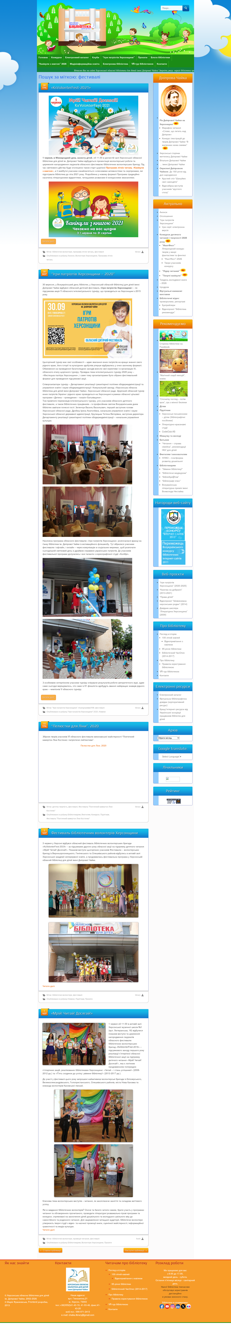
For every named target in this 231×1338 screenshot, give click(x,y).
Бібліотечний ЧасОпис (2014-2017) (173, 654)
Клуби (95, 57)
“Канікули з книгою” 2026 (52, 63)
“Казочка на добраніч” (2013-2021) (171, 591)
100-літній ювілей (171, 637)
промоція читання (81, 1239)
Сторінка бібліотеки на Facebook (171, 345)
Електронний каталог (77, 57)
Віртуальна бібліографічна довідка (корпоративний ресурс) (173, 702)
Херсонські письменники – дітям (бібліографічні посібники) (174, 417)
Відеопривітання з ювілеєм (128, 1278)
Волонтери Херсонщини (86, 256)
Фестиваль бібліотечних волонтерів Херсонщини (94, 833)
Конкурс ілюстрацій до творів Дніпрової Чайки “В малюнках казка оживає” (175, 141)
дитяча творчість (59, 807)
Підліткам (104, 815)
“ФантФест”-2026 (173, 258)
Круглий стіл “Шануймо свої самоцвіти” (174, 180)
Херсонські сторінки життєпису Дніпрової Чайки (173, 154)
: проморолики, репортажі (172, 300)
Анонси (71, 256)
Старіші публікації (50, 1250)
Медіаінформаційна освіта (84, 63)
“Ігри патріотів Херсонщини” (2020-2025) (173, 584)
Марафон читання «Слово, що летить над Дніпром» (174, 131)
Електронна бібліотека (115, 63)
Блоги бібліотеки (160, 57)
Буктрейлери (168, 305)
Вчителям (86, 815)
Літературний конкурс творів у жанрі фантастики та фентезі (174, 250)
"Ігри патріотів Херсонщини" (64, 708)
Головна (43, 57)
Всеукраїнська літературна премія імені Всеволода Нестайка (175, 488)
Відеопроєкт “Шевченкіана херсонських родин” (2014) (173, 602)
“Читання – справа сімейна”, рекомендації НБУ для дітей (174, 446)
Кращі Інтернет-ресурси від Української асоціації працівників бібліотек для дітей (174, 714)
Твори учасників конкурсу (172, 264)
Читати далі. (49, 986)
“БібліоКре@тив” (170, 476)
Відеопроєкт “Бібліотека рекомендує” (174, 310)
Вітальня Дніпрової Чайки (173, 160)
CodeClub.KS (168, 431)
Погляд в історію (168, 633)
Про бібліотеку (167, 660)
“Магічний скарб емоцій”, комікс (172, 377)
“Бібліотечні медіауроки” (174, 472)
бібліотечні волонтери (62, 252)
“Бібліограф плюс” (171, 480)
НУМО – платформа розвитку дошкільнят (172, 459)
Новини (102, 712)
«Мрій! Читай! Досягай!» (72, 1013)
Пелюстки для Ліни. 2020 (93, 745)
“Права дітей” (166, 596)
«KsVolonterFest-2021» (71, 87)
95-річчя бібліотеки (171, 648)
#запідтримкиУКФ (86, 708)
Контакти (162, 63)
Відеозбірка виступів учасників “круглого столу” (172, 189)
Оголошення (166, 216)
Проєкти (142, 57)
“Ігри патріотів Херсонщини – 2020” (83, 274)
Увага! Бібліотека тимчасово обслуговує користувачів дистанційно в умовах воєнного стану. (175, 1291)
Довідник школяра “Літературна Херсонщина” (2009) (173, 611)
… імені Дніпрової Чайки (172, 164)
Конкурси (56, 57)
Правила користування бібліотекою (174, 665)
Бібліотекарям (74, 815)
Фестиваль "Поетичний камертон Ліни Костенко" (68, 818)
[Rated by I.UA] (173, 780)
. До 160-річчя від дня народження (173, 171)
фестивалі (99, 252)
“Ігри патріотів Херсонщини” (119, 57)
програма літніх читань (83, 252)
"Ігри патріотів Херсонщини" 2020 (83, 712)
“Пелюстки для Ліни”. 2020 (75, 726)
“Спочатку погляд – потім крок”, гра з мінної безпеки (173, 400)
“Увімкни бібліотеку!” (172, 468)
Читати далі (49, 1229)
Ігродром (164, 286)
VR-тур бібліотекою (142, 63)
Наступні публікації (136, 1250)
